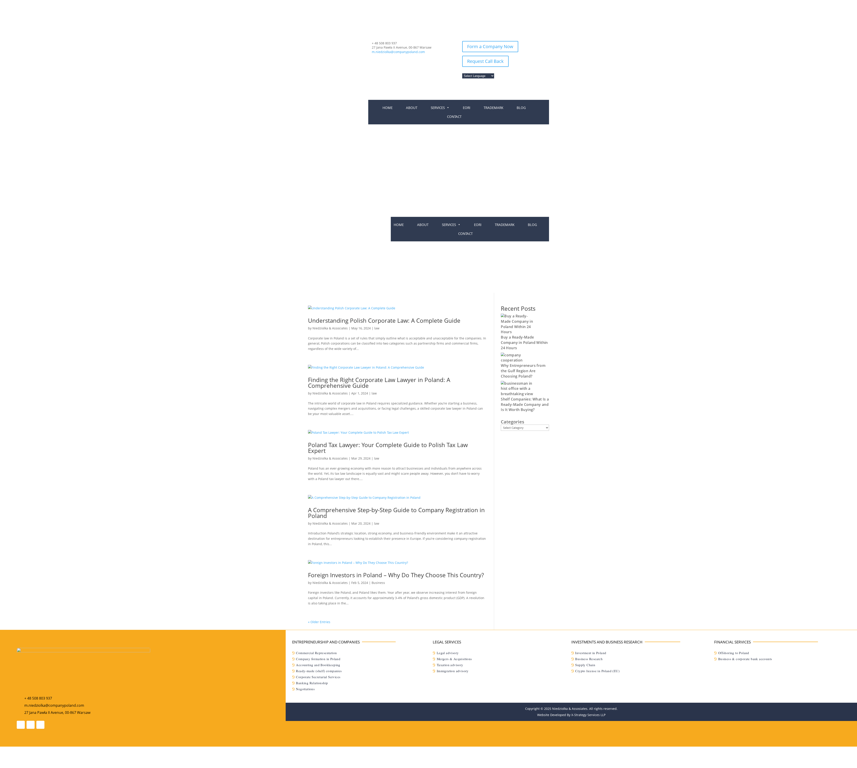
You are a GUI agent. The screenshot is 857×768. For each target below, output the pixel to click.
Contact (454, 116)
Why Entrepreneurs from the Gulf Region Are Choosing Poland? (523, 371)
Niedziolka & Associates (330, 328)
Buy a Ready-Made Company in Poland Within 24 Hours (524, 342)
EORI (466, 107)
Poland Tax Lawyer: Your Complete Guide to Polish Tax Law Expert (388, 448)
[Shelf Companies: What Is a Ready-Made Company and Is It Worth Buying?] (517, 393)
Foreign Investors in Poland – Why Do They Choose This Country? (396, 575)
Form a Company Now (490, 46)
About (411, 107)
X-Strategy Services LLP (588, 715)
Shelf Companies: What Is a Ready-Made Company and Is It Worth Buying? (525, 404)
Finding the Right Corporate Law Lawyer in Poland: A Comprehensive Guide (379, 383)
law (376, 328)
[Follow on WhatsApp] (21, 725)
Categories (512, 422)
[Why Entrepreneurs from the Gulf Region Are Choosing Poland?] (517, 360)
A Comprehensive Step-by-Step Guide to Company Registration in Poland (396, 513)
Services (438, 107)
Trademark (493, 107)
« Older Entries (319, 622)
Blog (521, 107)
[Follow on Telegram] (31, 725)
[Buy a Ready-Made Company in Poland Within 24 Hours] (517, 331)
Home (388, 107)
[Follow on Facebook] (40, 725)
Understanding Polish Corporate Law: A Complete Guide (384, 320)
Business (378, 583)
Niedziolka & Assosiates (569, 708)
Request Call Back (485, 61)
